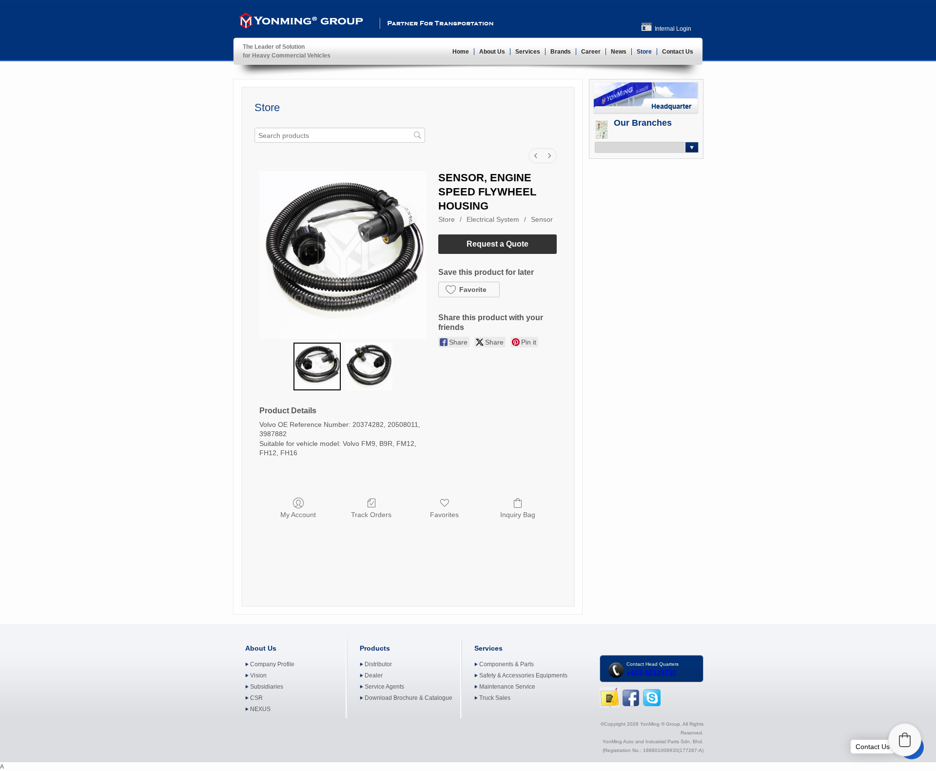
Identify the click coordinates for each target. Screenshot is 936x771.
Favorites (444, 515)
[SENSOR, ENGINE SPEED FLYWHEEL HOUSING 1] (368, 366)
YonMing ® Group (300, 22)
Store (446, 219)
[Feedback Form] (610, 706)
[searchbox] (339, 135)
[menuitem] (536, 156)
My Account (298, 515)
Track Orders (371, 515)
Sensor (542, 219)
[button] (468, 289)
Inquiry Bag (517, 515)
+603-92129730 (651, 673)
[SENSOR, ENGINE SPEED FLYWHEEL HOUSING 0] (317, 366)
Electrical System (493, 219)
